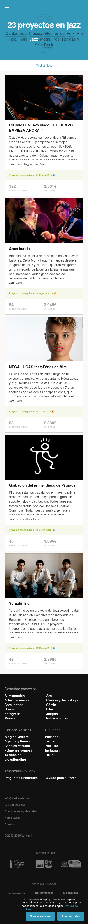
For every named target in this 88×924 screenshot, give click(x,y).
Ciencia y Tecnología (62, 700)
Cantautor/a (16, 33)
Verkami (44, 7)
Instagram (52, 750)
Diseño (10, 709)
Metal (45, 39)
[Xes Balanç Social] (44, 863)
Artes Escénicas (17, 700)
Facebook (52, 736)
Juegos (52, 713)
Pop (56, 39)
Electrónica (54, 33)
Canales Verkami (17, 745)
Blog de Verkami (17, 736)
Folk (70, 33)
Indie (23, 39)
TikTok (50, 754)
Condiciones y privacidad (21, 811)
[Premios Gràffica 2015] (17, 864)
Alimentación (15, 695)
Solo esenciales (40, 916)
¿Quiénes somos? (19, 750)
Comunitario (14, 704)
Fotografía (13, 713)
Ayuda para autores (61, 777)
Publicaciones (57, 718)
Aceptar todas (71, 916)
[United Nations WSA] (70, 864)
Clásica (35, 33)
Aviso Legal (12, 818)
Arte (49, 695)
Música (10, 718)
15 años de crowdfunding (15, 756)
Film (49, 709)
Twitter (50, 741)
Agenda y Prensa (18, 741)
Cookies (10, 824)
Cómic (51, 704)
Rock (48, 44)
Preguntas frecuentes (21, 777)
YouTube (52, 745)
